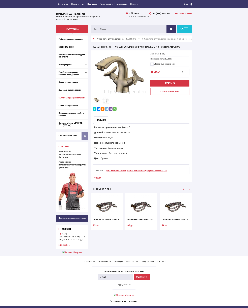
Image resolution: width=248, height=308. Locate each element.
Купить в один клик (170, 91)
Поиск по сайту (106, 4)
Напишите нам (78, 4)
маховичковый (118, 170)
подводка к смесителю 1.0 (106, 219)
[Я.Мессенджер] (94, 109)
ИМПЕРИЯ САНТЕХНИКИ (70, 13)
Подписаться (141, 277)
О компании (63, 4)
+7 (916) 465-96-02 (163, 13)
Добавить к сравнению (164, 64)
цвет (108, 170)
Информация (121, 4)
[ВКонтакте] (98, 109)
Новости (134, 4)
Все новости (63, 245)
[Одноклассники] (102, 109)
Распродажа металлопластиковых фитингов (70, 154)
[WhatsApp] (115, 109)
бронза (130, 170)
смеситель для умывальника (148, 170)
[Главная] (93, 39)
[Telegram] (106, 109)
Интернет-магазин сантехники (72, 218)
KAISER (168, 59)
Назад (98, 178)
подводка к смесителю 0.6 (175, 219)
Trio (165, 170)
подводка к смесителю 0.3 (140, 219)
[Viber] (111, 109)
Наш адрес (92, 4)
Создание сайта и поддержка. (124, 301)
